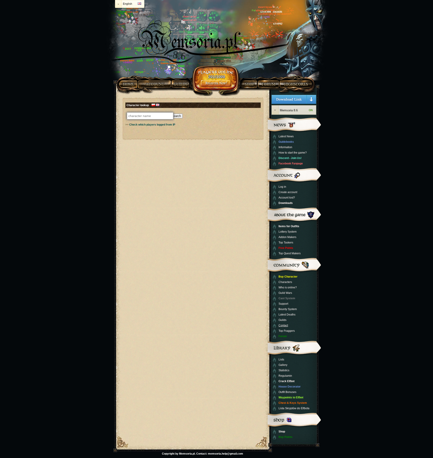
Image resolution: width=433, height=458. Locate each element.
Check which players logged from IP (152, 124)
